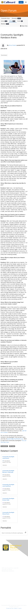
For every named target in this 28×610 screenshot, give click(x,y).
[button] (25, 532)
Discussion (16, 18)
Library (4, 21)
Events (19, 21)
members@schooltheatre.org (9, 572)
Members (4, 23)
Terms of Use (5, 596)
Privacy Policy (5, 595)
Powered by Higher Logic (14, 608)
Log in (21, 2)
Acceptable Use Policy (7, 599)
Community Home (5, 18)
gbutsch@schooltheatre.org (15, 439)
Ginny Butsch (12, 45)
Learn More (4, 583)
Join (3, 582)
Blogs (12, 21)
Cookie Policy (5, 598)
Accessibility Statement (7, 600)
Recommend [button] (4, 55)
